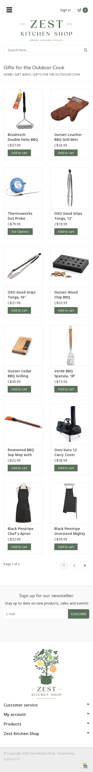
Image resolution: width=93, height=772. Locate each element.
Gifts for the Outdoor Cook (56, 74)
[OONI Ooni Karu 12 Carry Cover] (70, 424)
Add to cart (19, 153)
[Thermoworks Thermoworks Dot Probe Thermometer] (23, 187)
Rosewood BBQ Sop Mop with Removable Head (23, 452)
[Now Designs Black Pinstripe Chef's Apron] (23, 503)
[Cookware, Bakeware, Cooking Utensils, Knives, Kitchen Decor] (46, 30)
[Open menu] (9, 10)
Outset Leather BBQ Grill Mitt (68, 137)
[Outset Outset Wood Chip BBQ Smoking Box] (70, 266)
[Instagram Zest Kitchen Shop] (51, 630)
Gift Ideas (23, 74)
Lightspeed (12, 759)
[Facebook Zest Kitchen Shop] (42, 630)
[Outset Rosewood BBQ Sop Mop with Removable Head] (23, 424)
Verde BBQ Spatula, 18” (64, 373)
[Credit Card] (84, 765)
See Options (20, 232)
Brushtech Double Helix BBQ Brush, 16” (23, 137)
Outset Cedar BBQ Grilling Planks (19, 373)
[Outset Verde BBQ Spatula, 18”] (70, 345)
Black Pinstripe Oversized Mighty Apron (69, 531)
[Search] (85, 50)
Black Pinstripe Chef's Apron (20, 531)
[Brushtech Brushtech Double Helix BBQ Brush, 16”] (23, 109)
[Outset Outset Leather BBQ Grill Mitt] (70, 109)
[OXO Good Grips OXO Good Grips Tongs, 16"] (23, 266)
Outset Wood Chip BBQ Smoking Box (66, 295)
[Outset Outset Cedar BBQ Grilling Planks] (23, 345)
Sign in (65, 10)
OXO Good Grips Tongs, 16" (21, 294)
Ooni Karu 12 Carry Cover (65, 452)
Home (8, 74)
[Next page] (84, 565)
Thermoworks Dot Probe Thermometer (20, 216)
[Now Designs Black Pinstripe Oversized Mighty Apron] (70, 503)
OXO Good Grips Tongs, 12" (68, 216)
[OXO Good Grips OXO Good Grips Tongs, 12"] (70, 187)
